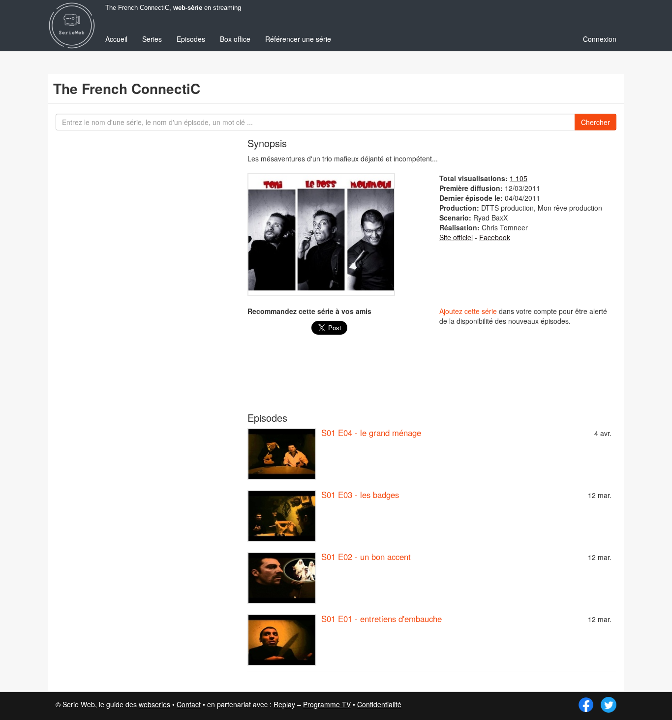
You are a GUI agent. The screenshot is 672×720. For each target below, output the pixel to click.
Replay (284, 704)
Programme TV (327, 704)
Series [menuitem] (152, 39)
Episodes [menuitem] (191, 39)
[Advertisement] (432, 378)
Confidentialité (379, 704)
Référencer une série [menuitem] (298, 39)
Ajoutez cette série (468, 311)
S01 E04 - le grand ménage (371, 432)
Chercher (595, 122)
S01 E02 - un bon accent (366, 557)
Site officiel (456, 237)
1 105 (518, 178)
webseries (154, 704)
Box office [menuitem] (235, 39)
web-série (187, 7)
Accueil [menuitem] (116, 39)
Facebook (494, 237)
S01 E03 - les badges (360, 495)
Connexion (599, 39)
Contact (189, 704)
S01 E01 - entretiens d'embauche (381, 619)
